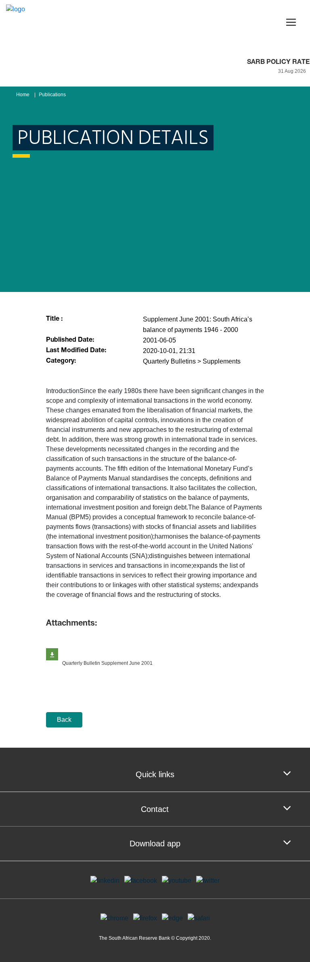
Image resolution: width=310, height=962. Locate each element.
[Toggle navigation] (291, 22)
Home (22, 94)
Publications (52, 94)
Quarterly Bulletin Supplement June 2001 (107, 663)
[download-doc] (52, 654)
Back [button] (64, 719)
